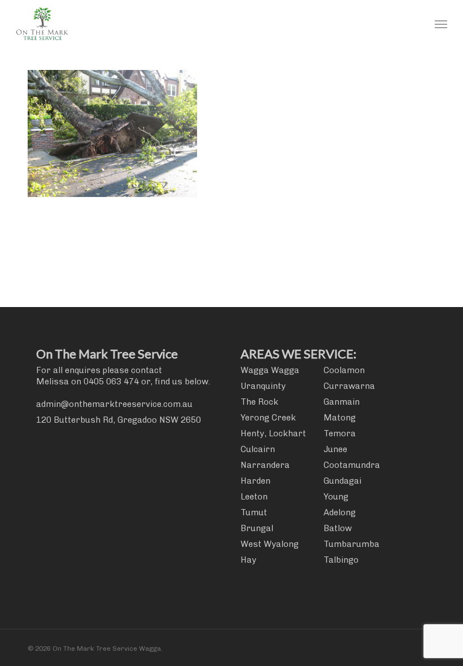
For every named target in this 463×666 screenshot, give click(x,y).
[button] (441, 23)
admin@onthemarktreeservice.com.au (114, 404)
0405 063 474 (111, 381)
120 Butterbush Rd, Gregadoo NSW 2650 (118, 420)
